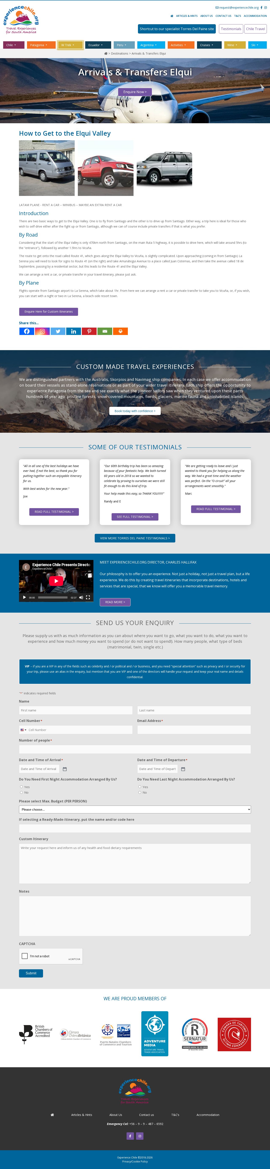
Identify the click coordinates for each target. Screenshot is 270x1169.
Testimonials (231, 29)
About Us (206, 16)
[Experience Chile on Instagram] (139, 1136)
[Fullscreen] (88, 597)
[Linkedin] (73, 331)
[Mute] (81, 597)
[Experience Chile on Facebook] (130, 1136)
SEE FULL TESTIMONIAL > (135, 517)
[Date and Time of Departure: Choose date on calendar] (183, 769)
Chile (9, 45)
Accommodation (255, 16)
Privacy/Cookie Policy (135, 1161)
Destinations (119, 53)
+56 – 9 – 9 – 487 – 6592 (146, 1124)
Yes (27, 787)
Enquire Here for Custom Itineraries (48, 311)
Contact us (223, 16)
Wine (230, 45)
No (26, 792)
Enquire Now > (135, 92)
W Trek (66, 45)
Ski (253, 45)
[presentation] (51, 956)
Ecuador (94, 45)
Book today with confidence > (135, 411)
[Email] (104, 331)
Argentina (147, 45)
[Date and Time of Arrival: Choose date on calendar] (64, 769)
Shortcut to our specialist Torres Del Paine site (177, 29)
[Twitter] (58, 331)
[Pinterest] (89, 331)
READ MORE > (115, 602)
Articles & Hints (187, 16)
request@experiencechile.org (239, 7)
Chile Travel (255, 29)
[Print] (120, 331)
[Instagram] (42, 331)
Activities (177, 45)
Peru (120, 45)
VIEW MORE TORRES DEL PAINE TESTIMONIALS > (135, 538)
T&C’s (237, 16)
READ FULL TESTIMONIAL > (54, 512)
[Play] (24, 597)
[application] (56, 581)
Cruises (205, 45)
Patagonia (37, 45)
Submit (31, 973)
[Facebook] (26, 331)
